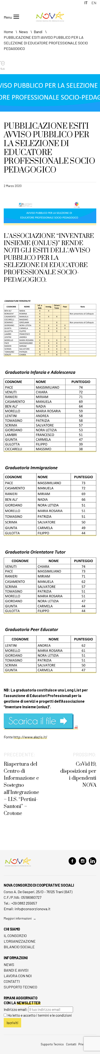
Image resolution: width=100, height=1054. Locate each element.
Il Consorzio (15, 935)
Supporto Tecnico (20, 987)
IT (86, 2)
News (9, 964)
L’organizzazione (20, 941)
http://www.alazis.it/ (30, 737)
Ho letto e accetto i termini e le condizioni (39, 1015)
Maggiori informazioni (18, 918)
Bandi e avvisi (16, 970)
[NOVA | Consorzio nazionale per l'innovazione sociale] (50, 20)
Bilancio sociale (19, 947)
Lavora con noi (18, 975)
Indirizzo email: (16, 1009)
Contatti (12, 981)
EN (93, 2)
